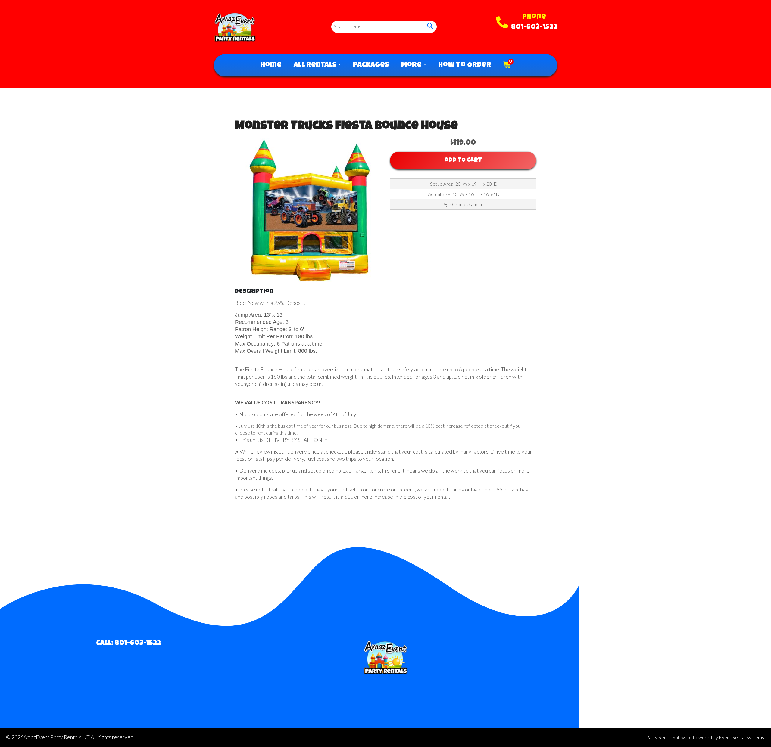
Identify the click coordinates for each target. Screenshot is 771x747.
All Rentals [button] (316, 65)
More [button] (412, 65)
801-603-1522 (534, 27)
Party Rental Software (669, 737)
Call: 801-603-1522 (128, 643)
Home (271, 65)
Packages (371, 65)
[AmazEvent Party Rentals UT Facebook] (633, 648)
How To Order (464, 65)
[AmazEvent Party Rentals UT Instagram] (651, 648)
